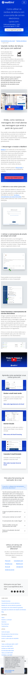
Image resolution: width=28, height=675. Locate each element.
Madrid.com (19, 564)
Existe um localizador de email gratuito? (10, 530)
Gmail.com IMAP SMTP (7, 646)
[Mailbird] (8, 2)
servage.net (19, 567)
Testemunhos (4, 626)
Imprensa (3, 622)
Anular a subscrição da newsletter (10, 638)
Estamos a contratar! (6, 619)
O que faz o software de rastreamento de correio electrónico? (13, 487)
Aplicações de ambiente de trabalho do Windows (13, 609)
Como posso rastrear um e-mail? (11, 517)
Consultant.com (18, 561)
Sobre (2, 617)
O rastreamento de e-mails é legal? (12, 521)
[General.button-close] (22, 658)
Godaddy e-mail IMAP (6, 655)
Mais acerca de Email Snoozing (13, 434)
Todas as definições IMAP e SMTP (9, 644)
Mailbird (3, 149)
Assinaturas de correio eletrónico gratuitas (12, 607)
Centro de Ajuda (5, 632)
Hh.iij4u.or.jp (8, 564)
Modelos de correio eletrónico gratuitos (11, 605)
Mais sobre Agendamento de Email (14, 404)
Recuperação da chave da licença (9, 634)
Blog (2, 612)
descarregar (19, 167)
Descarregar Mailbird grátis (14, 177)
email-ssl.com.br (9, 570)
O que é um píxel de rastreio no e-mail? (12, 512)
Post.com (7, 561)
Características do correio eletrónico (10, 603)
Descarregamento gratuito (14, 30)
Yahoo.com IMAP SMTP (7, 652)
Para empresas (5, 624)
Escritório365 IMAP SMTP (7, 650)
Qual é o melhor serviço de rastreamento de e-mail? (10, 525)
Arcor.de (7, 567)
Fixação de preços (5, 601)
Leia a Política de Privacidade (9, 671)
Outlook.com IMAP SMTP (7, 648)
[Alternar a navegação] (24, 2)
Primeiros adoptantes (6, 636)
